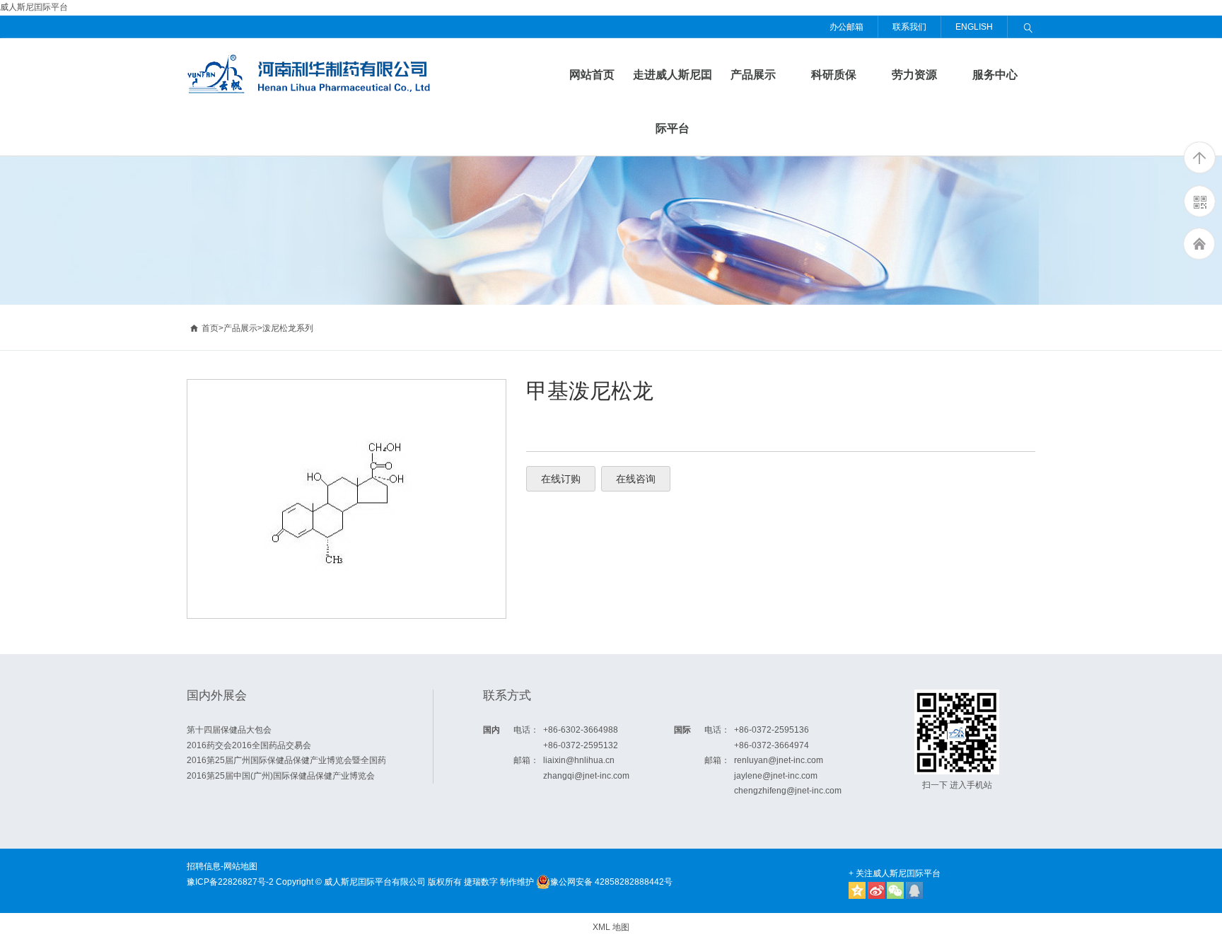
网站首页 (592, 75)
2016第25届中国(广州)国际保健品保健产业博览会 (281, 776)
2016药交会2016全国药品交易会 (249, 745)
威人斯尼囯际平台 (34, 7)
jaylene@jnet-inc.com (775, 776)
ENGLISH (974, 27)
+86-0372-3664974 (771, 745)
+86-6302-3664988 (580, 730)
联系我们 (909, 27)
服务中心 (995, 75)
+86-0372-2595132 (580, 745)
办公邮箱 (846, 27)
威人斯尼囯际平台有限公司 (375, 882)
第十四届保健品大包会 (229, 730)
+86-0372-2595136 (771, 730)
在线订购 (561, 478)
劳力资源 (914, 75)
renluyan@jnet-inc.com (778, 760)
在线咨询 (636, 478)
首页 (204, 328)
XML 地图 (611, 927)
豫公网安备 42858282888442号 (611, 882)
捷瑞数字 (481, 882)
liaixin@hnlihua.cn (579, 760)
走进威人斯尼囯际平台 (672, 101)
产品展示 (753, 75)
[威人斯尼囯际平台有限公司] (312, 61)
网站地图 (240, 866)
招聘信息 (204, 866)
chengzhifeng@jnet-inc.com (788, 791)
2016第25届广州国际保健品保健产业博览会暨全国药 (286, 760)
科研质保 (833, 75)
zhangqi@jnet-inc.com (586, 776)
